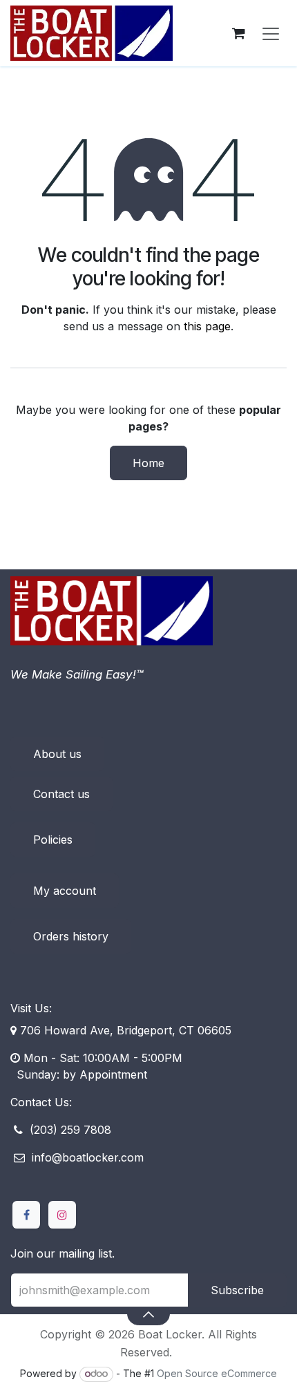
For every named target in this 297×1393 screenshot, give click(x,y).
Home (148, 463)
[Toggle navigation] (271, 33)
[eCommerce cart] (238, 33)
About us (57, 754)
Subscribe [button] (237, 1290)
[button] (148, 1313)
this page (207, 326)
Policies (53, 839)
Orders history (70, 936)
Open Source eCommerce (217, 1373)
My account (64, 891)
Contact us (61, 794)
